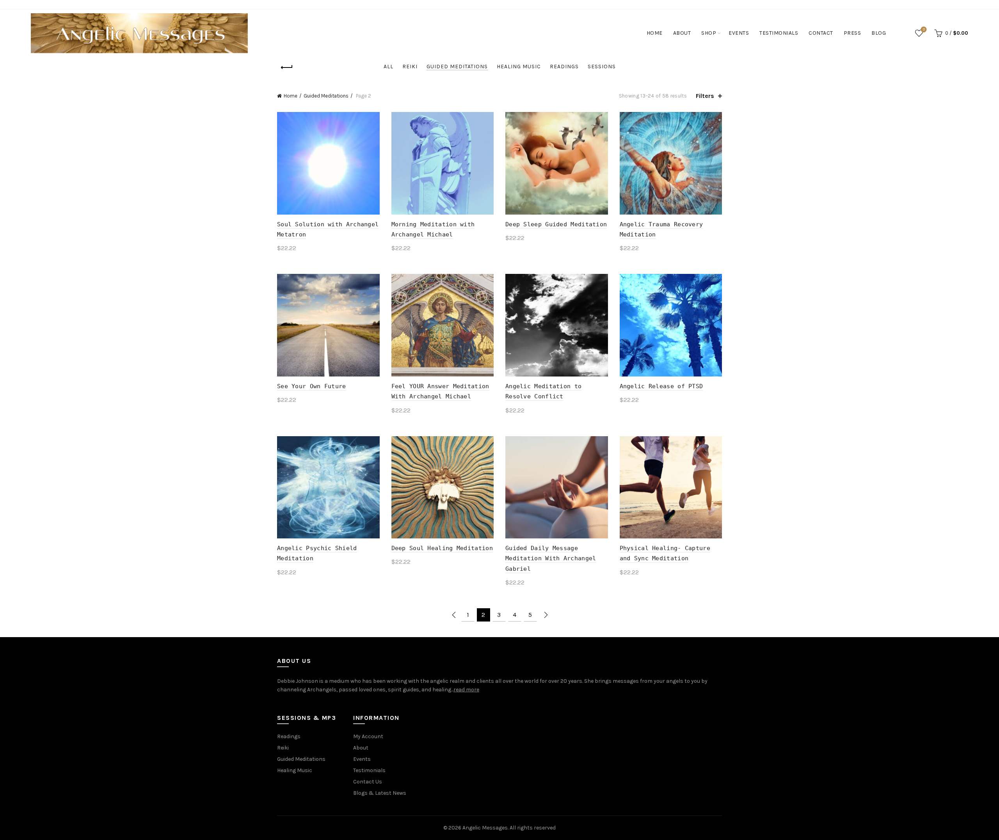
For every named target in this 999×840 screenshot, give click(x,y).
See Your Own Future (311, 386)
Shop (708, 33)
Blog (878, 33)
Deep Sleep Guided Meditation (556, 224)
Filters (705, 95)
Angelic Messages (485, 827)
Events (739, 33)
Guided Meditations (457, 66)
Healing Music (519, 66)
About (682, 33)
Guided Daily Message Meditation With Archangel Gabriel (550, 558)
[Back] (287, 67)
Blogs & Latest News (379, 793)
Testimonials (778, 33)
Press (852, 33)
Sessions (602, 66)
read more (466, 689)
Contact (821, 33)
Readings (564, 66)
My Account (368, 736)
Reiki (410, 66)
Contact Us (367, 781)
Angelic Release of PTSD (661, 386)
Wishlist (924, 29)
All (388, 66)
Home (655, 33)
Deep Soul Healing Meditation (442, 548)
